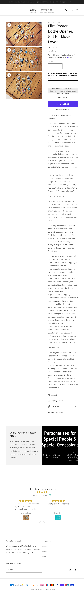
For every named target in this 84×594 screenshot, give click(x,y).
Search (45, 546)
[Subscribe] (39, 570)
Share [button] (53, 418)
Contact (45, 551)
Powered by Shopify (49, 589)
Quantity (51, 62)
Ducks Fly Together (38, 589)
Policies (45, 556)
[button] (7, 10)
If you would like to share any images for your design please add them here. (63, 90)
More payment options (63, 109)
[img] (42, 492)
